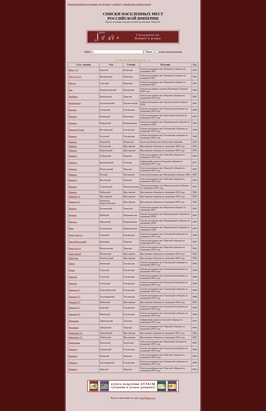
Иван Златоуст (76, 235)
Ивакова (72, 208)
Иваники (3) (74, 307)
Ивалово (73, 222)
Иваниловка (74, 343)
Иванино (73, 356)
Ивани (72, 263)
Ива (70, 90)
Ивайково (73, 96)
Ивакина (73, 110)
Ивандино (73, 258)
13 (141, 60)
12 (138, 60)
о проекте (116, 4)
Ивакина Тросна (76, 130)
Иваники (73, 277)
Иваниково (74, 327)
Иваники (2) (74, 290)
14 (144, 60)
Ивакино (73, 136)
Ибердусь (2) (75, 76)
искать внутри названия (170, 52)
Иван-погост (75, 248)
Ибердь (72, 83)
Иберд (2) (73, 70)
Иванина (73, 349)
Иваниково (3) (75, 337)
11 (136, 60)
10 (133, 60)
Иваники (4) (74, 314)
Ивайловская (75, 103)
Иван (71, 228)
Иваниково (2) (75, 333)
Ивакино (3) (74, 202)
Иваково (73, 215)
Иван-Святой (75, 254)
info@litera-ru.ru (147, 398)
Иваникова (74, 321)
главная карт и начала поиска (137, 4)
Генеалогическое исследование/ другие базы (89, 4)
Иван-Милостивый (77, 242)
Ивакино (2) (74, 196)
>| (149, 60)
